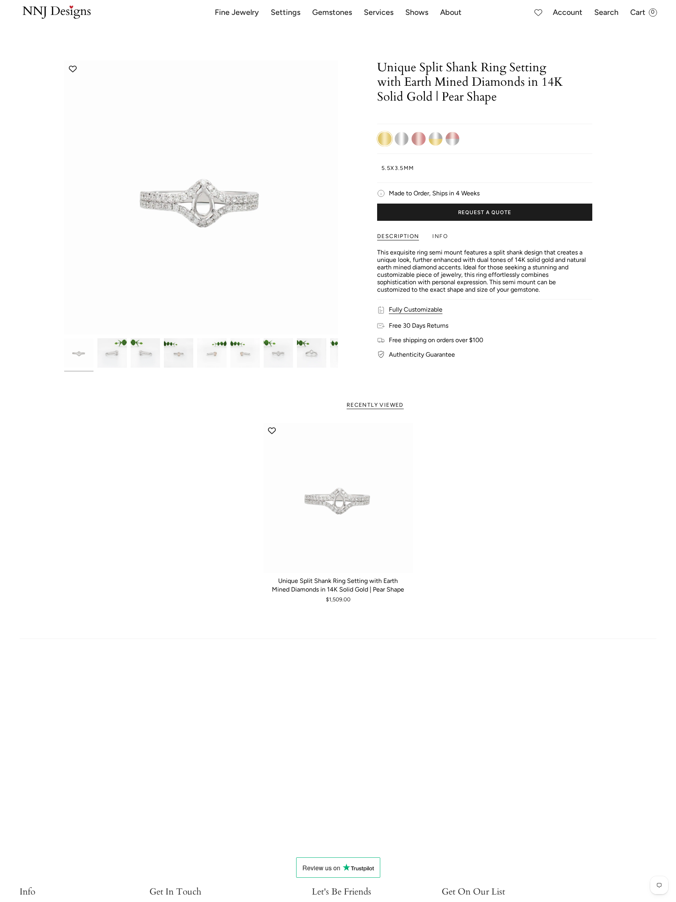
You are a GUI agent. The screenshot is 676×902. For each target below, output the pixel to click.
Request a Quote (485, 212)
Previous (64, 197)
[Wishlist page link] (538, 12)
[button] (237, 12)
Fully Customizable (415, 309)
